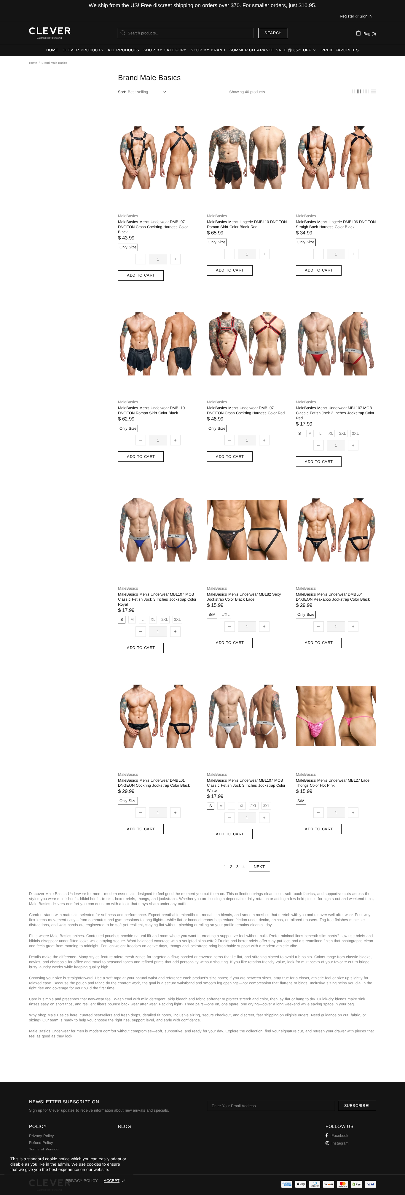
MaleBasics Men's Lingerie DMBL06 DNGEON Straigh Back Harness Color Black (336, 224)
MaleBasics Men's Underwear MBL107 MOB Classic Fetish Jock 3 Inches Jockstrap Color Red (335, 413)
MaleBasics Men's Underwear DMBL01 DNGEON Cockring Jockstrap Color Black (154, 783)
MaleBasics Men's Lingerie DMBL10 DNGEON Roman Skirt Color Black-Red (247, 224)
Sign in (365, 16)
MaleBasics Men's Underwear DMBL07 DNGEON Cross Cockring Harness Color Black (153, 227)
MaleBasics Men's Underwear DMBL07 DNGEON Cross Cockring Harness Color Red (246, 410)
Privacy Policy (41, 1136)
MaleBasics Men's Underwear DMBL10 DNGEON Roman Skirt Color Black (151, 410)
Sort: (122, 92)
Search (273, 33)
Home (33, 62)
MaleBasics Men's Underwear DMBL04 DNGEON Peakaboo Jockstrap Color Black (333, 597)
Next (259, 866)
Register (347, 16)
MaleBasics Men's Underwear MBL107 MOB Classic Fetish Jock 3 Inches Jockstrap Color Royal (157, 599)
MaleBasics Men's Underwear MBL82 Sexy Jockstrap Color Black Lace (244, 597)
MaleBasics (128, 216)
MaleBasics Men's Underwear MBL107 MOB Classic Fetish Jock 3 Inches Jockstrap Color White (246, 785)
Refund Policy (41, 1142)
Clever (50, 33)
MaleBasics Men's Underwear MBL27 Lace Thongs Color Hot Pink (332, 783)
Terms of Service (43, 1149)
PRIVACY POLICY (82, 1180)
